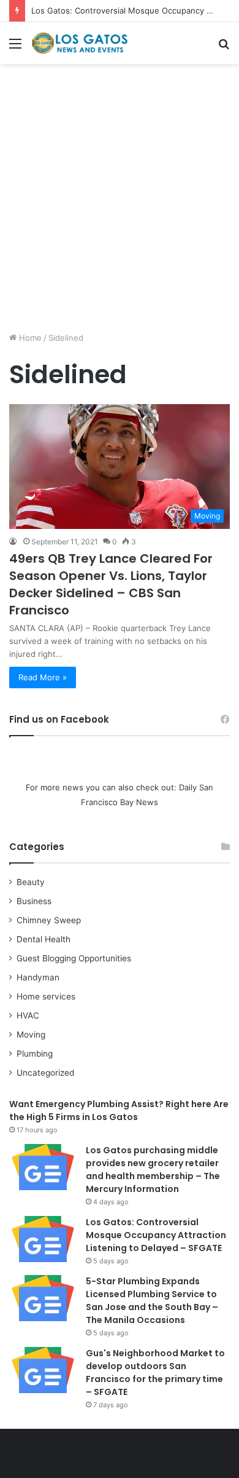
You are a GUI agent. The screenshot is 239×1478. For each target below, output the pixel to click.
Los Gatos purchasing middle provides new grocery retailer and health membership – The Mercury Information (153, 1169)
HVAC (28, 1015)
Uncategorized (45, 1073)
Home (29, 338)
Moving (31, 1034)
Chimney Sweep (49, 920)
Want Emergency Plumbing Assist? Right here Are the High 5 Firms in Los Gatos (119, 1110)
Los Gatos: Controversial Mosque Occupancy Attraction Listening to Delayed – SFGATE (156, 1235)
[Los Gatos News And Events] (80, 43)
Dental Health (43, 939)
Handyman (38, 977)
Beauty (31, 882)
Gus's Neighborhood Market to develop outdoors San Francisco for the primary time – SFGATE (155, 1372)
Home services (46, 996)
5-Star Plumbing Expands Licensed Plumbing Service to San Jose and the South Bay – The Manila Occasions (152, 1300)
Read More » (42, 677)
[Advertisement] (119, 202)
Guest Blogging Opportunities (74, 958)
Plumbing (35, 1054)
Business (34, 901)
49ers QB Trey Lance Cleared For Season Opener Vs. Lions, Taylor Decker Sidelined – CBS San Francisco (111, 584)
